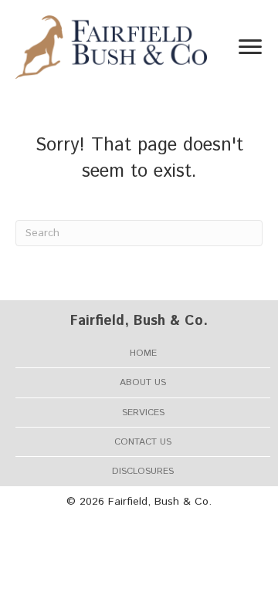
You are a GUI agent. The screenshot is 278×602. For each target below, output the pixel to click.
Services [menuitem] (143, 412)
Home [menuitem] (143, 353)
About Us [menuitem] (143, 382)
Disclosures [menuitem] (143, 471)
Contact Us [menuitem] (142, 441)
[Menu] (250, 47)
